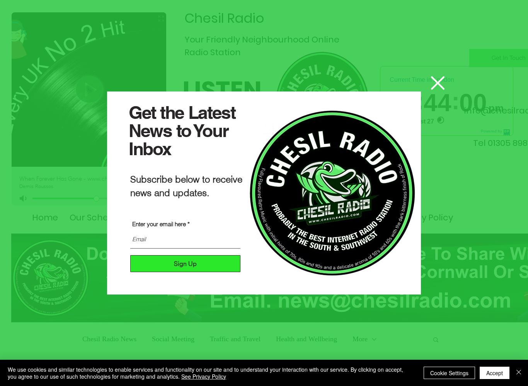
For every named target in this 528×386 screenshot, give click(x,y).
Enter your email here (159, 224)
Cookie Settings (449, 373)
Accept (494, 373)
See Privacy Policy (203, 376)
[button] (438, 82)
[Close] (518, 373)
